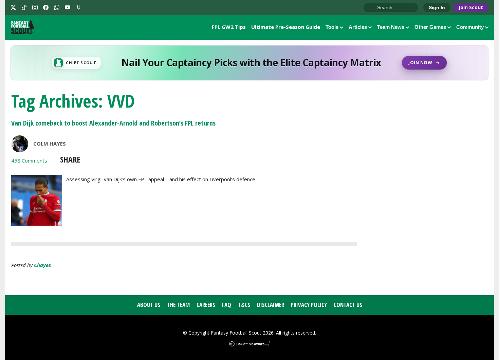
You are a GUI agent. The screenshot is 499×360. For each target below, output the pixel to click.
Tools (332, 27)
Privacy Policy (309, 305)
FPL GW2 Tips (229, 26)
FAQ (226, 305)
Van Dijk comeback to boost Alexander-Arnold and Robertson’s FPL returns (113, 123)
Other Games (430, 27)
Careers (206, 305)
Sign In (437, 7)
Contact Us (348, 305)
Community (470, 27)
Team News (390, 27)
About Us (148, 305)
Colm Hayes (49, 143)
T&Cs (244, 305)
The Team (178, 305)
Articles (358, 27)
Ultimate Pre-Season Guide (285, 26)
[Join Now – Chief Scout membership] (249, 62)
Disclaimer (270, 305)
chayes (42, 265)
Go (372, 8)
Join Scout (471, 7)
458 (29, 160)
